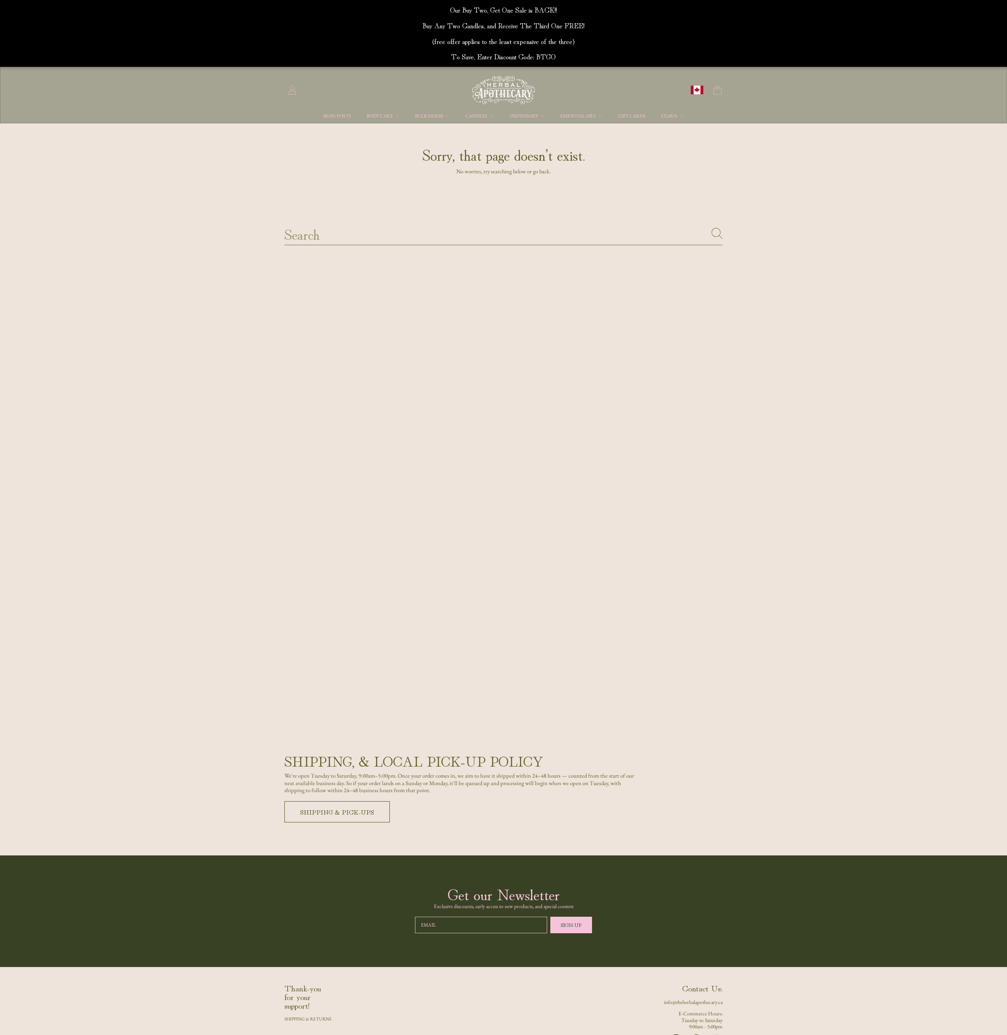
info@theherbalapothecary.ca (693, 1002)
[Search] (717, 233)
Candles (476, 116)
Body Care (380, 116)
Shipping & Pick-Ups (337, 812)
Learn (669, 116)
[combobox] (503, 233)
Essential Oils (578, 116)
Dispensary (524, 116)
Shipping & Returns (307, 1019)
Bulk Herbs (429, 116)
